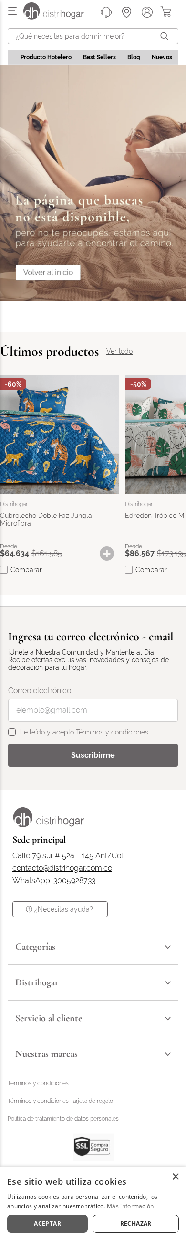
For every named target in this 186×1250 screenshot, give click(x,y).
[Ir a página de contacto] (106, 12)
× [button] (175, 1177)
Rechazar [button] (136, 1224)
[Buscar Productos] (166, 36)
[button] (111, 553)
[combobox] (93, 36)
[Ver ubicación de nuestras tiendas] (126, 12)
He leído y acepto (83, 732)
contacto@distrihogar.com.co (62, 868)
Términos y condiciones (112, 732)
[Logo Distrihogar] (48, 824)
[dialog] (93, 1208)
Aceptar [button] (47, 1224)
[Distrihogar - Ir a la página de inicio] (59, 16)
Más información (130, 1206)
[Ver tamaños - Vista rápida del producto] (111, 553)
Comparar (26, 570)
